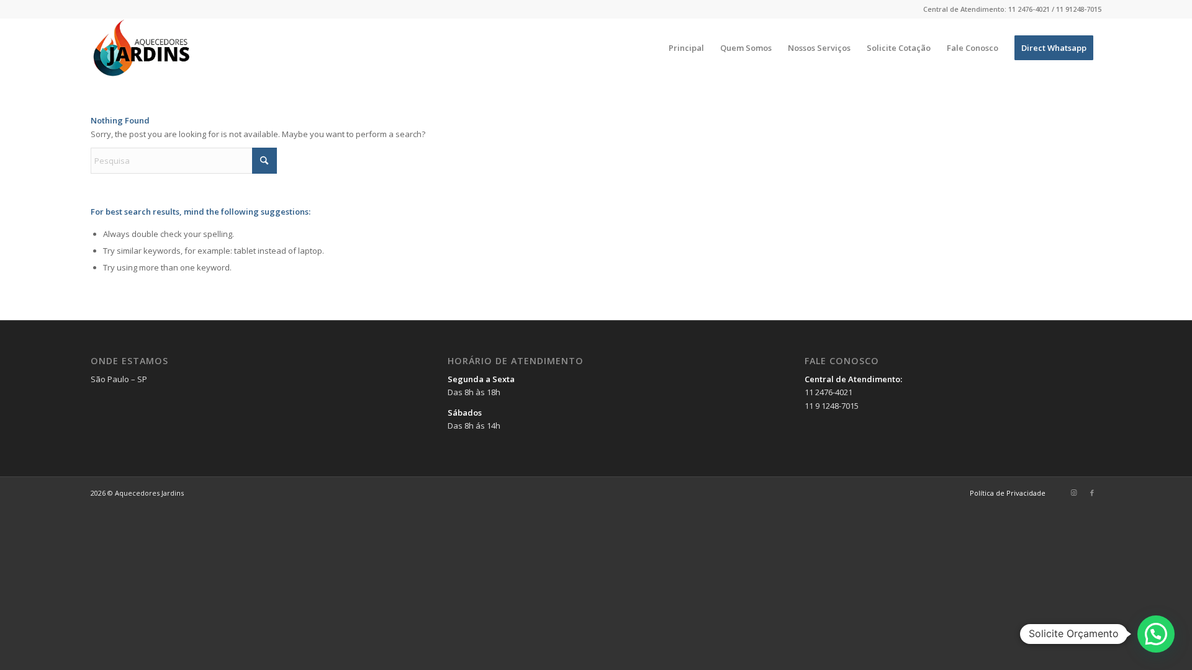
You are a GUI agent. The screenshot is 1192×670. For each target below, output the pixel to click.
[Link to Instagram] (1073, 492)
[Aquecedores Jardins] (143, 48)
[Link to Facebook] (1092, 492)
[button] (1156, 634)
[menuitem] (686, 48)
